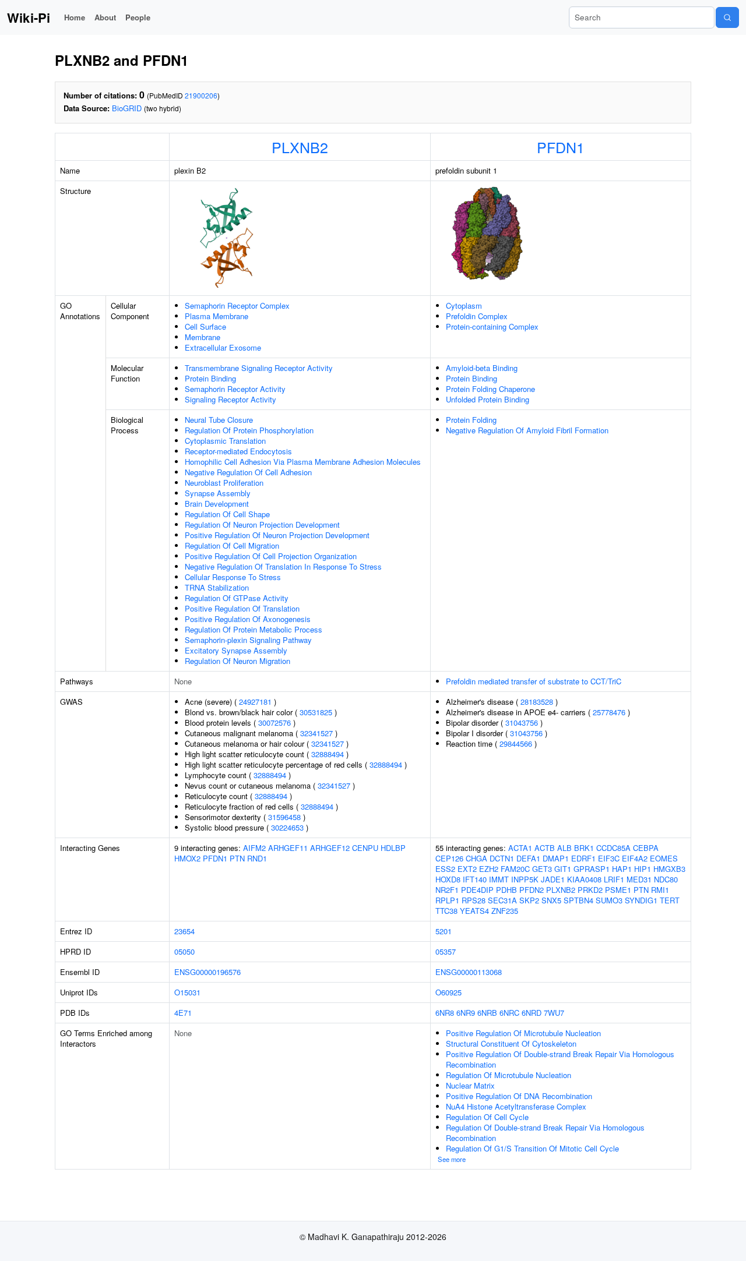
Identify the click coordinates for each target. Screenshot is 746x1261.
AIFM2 (254, 847)
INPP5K (525, 879)
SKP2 (529, 900)
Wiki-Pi (28, 17)
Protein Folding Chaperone (490, 388)
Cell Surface (205, 326)
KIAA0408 (584, 879)
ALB (564, 847)
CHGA (476, 858)
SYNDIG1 (641, 900)
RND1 (257, 858)
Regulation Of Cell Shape (227, 514)
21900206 (201, 95)
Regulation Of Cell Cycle (487, 1116)
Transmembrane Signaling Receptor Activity (259, 367)
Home (74, 17)
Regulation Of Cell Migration (232, 545)
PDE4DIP (477, 889)
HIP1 (642, 868)
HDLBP (393, 847)
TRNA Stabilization (217, 587)
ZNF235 (504, 910)
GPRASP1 (591, 868)
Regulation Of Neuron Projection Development (262, 524)
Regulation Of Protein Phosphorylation (249, 430)
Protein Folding (471, 419)
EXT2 (467, 868)
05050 (184, 951)
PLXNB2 (300, 146)
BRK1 (584, 847)
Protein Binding (210, 378)
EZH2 (488, 868)
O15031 (187, 992)
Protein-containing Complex (492, 326)
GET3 (542, 868)
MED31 (639, 879)
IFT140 (475, 879)
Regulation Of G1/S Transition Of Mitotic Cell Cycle (532, 1148)
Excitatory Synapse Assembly (236, 650)
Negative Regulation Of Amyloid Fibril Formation (527, 430)
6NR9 (465, 1012)
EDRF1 (583, 858)
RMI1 (660, 889)
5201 (443, 931)
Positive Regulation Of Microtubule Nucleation (523, 1033)
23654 (184, 931)
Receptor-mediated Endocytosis (238, 451)
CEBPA (646, 847)
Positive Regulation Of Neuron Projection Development (277, 535)
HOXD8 (447, 879)
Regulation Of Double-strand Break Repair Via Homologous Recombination (545, 1132)
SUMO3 (609, 900)
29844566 (515, 743)
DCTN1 (502, 858)
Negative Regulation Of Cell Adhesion (248, 472)
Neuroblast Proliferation (224, 482)
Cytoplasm (464, 305)
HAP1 (622, 868)
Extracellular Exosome (223, 347)
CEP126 (449, 858)
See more (452, 1159)
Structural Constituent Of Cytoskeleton (511, 1043)
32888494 (327, 754)
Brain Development (217, 503)
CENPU (365, 847)
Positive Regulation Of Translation (242, 608)
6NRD (531, 1012)
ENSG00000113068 (468, 971)
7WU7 (554, 1012)
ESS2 (445, 868)
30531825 (316, 712)
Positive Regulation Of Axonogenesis (248, 618)
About (105, 17)
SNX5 (551, 900)
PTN (237, 858)
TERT (670, 900)
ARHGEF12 (330, 847)
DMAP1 (556, 858)
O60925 (448, 992)
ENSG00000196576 (207, 971)
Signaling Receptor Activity (230, 399)
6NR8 (444, 1012)
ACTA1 (520, 847)
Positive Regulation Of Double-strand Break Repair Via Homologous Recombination (560, 1059)
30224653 (287, 827)
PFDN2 (531, 889)
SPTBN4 (578, 900)
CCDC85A (613, 847)
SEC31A (502, 900)
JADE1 (553, 879)
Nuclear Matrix (470, 1085)
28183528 (536, 701)
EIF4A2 (635, 858)
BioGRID (127, 108)
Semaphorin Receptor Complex (237, 305)
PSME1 (618, 889)
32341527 (316, 733)
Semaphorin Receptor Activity (235, 388)
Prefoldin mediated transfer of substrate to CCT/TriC (533, 681)
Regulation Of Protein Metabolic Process (253, 629)
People (137, 17)
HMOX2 (187, 858)
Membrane (202, 336)
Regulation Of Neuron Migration (237, 660)
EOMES (664, 858)
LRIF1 (614, 879)
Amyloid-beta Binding (482, 367)
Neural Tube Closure (219, 419)
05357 (445, 951)
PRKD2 (590, 889)
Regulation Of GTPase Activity (236, 597)
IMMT (499, 879)
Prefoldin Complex (477, 316)
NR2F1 (447, 889)
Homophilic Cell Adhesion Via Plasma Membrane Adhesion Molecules (303, 461)
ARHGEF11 (288, 847)
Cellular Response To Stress (233, 576)
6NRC (509, 1012)
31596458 (284, 816)
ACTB (544, 847)
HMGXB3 (669, 868)
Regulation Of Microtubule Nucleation (508, 1074)
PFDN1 (561, 146)
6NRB (487, 1012)
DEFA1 (528, 858)
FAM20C (515, 868)
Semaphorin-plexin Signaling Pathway (248, 639)
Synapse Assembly (218, 493)
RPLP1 (447, 900)
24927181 (255, 701)
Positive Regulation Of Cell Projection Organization (271, 555)
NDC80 (666, 879)
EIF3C (609, 858)
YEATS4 (474, 910)
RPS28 (473, 900)
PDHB (506, 889)
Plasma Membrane (216, 316)
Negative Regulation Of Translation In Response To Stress (283, 566)
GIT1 (562, 868)
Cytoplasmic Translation (225, 440)
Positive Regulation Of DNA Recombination (519, 1095)
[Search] (727, 17)
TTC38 (446, 910)
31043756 (521, 722)
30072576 (274, 722)
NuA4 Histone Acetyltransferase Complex (516, 1106)
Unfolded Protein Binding (487, 399)
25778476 (609, 712)
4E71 (183, 1012)
